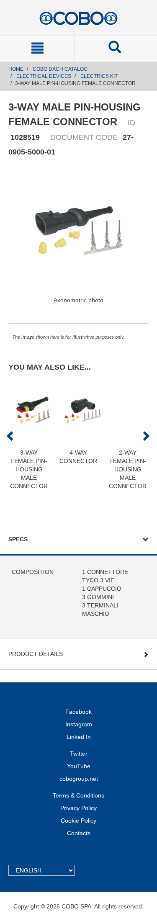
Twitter (79, 753)
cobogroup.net (78, 778)
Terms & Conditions (78, 795)
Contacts (78, 833)
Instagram (78, 724)
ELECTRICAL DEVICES (43, 76)
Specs (18, 539)
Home (15, 69)
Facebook (78, 711)
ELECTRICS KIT (99, 76)
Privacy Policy (78, 808)
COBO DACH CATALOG (60, 69)
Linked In (79, 736)
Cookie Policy (78, 820)
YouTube (78, 766)
